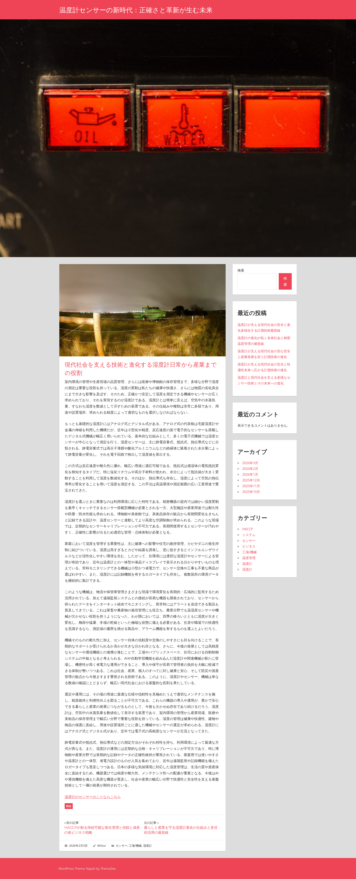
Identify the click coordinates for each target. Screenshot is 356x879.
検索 (241, 270)
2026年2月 (250, 468)
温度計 (247, 563)
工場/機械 (135, 845)
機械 (68, 806)
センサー (121, 845)
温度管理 (248, 558)
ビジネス (248, 546)
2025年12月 (251, 480)
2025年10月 (251, 491)
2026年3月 (250, 463)
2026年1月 (250, 474)
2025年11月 (251, 486)
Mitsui (101, 845)
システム (248, 535)
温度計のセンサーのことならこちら (93, 796)
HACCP (247, 529)
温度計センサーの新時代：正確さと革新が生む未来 (136, 10)
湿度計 (147, 845)
